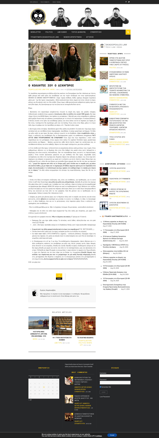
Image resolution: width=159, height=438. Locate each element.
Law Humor (62, 32)
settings (99, 436)
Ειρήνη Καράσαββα (74, 89)
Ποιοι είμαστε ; (45, 2)
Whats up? (113, 112)
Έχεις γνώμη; (57, 2)
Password (103, 379)
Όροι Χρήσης (34, 2)
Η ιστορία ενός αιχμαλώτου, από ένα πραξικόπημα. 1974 (38, 334)
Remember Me (106, 387)
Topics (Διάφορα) (78, 32)
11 (72, 396)
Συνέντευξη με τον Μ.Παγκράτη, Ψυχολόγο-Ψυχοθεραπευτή (119, 107)
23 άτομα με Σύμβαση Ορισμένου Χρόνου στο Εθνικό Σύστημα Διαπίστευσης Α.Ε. (114, 238)
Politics (49, 32)
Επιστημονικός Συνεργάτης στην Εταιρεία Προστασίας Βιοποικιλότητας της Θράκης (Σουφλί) (116, 287)
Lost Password (105, 397)
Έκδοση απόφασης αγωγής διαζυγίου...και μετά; (84, 398)
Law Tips (45, 89)
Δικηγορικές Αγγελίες (117, 171)
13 (44, 387)
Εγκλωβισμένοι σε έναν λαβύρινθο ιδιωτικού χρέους (119, 74)
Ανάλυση (112, 79)
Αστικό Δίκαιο (87, 387)
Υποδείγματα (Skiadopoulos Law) (45, 37)
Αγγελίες (90, 37)
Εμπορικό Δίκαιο (115, 142)
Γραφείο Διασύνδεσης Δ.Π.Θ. (116, 216)
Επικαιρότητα (114, 132)
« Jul (29, 400)
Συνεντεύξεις (96, 32)
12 (72, 377)
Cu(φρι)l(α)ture (34, 89)
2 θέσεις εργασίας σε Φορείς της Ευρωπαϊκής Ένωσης (119, 191)
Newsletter (36, 32)
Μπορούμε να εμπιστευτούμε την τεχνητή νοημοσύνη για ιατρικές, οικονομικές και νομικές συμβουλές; (119, 90)
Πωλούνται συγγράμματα (119, 179)
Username (103, 373)
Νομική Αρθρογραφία (73, 37)
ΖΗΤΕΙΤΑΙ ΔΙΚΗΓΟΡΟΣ (117, 168)
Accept (112, 435)
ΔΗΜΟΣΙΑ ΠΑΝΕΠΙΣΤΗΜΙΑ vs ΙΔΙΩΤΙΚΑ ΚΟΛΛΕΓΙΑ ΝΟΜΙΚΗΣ (84, 416)
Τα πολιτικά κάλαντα (85, 338)
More (52, 89)
